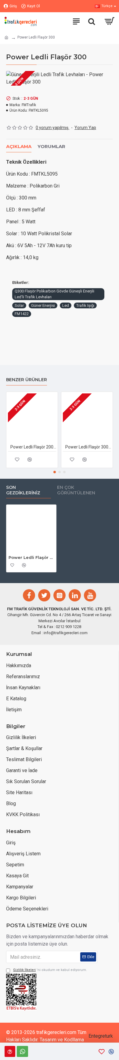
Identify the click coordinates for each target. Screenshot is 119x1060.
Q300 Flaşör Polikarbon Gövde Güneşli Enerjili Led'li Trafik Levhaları (54, 294)
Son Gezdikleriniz (23, 490)
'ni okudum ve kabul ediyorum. (50, 970)
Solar (19, 305)
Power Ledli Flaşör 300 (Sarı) (88, 446)
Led (65, 305)
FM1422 (22, 313)
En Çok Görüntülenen (76, 490)
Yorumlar (51, 146)
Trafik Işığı (85, 305)
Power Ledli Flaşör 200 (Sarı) (33, 446)
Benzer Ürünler (26, 379)
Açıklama (18, 146)
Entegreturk (100, 1036)
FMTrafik (29, 105)
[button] (54, 472)
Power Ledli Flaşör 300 (31, 557)
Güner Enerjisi (43, 305)
